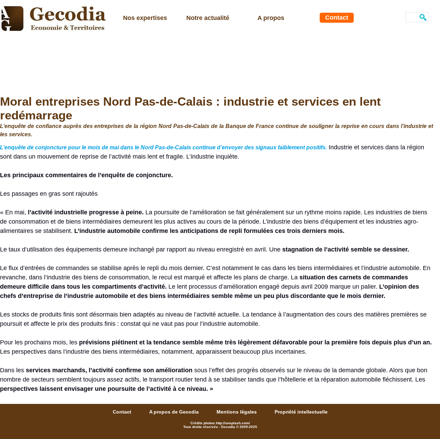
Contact (336, 17)
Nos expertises (145, 17)
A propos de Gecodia (174, 412)
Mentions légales (237, 412)
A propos (270, 17)
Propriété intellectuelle (301, 412)
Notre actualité (207, 17)
